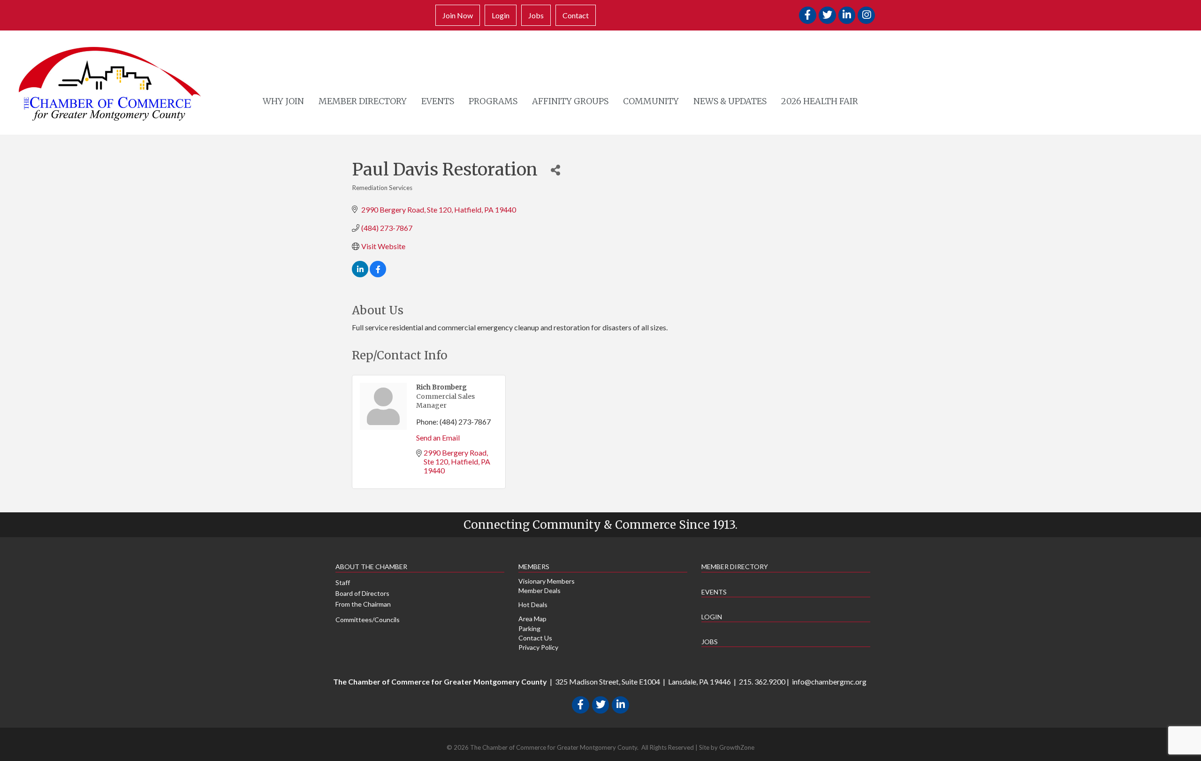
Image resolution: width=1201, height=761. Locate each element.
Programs (493, 101)
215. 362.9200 (762, 681)
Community (651, 101)
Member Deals (539, 590)
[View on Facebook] (378, 274)
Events (437, 101)
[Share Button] (555, 169)
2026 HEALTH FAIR (819, 101)
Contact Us (535, 638)
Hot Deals (532, 605)
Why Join (283, 101)
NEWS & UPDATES (730, 101)
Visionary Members (546, 581)
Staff (342, 582)
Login (500, 15)
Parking (529, 628)
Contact (575, 15)
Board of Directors (362, 593)
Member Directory (363, 101)
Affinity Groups (570, 101)
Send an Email (438, 437)
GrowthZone (736, 747)
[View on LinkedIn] (360, 274)
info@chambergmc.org (829, 681)
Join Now (457, 15)
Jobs (536, 15)
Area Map (532, 619)
